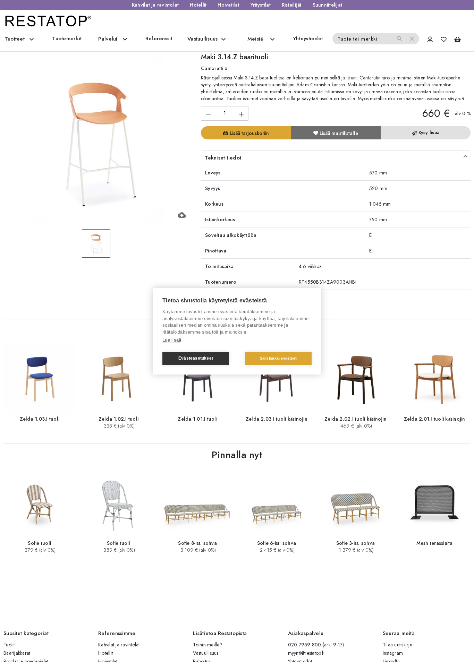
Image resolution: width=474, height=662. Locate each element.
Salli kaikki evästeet (278, 358)
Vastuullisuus (205, 653)
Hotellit (198, 4)
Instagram (393, 653)
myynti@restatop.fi (306, 653)
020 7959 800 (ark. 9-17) (316, 644)
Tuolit (9, 644)
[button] (336, 158)
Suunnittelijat (327, 4)
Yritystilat (261, 4)
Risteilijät (292, 4)
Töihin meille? (207, 644)
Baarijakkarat (16, 653)
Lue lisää (171, 340)
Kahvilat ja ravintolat (155, 4)
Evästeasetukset (195, 358)
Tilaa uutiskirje (397, 644)
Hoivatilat (228, 4)
